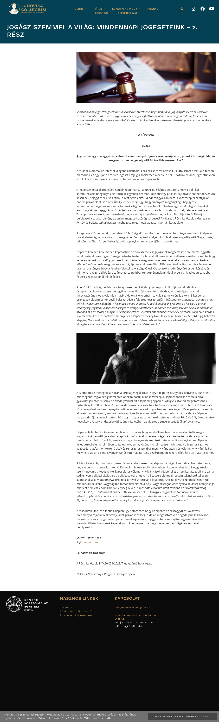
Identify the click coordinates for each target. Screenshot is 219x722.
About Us (101, 13)
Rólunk (78, 9)
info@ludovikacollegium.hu (133, 607)
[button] (182, 9)
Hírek (98, 9)
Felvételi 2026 (128, 13)
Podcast (153, 9)
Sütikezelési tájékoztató (75, 611)
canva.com (90, 542)
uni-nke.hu (67, 607)
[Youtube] (211, 8)
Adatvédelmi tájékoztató (76, 615)
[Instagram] (193, 8)
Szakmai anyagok (124, 9)
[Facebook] (202, 8)
